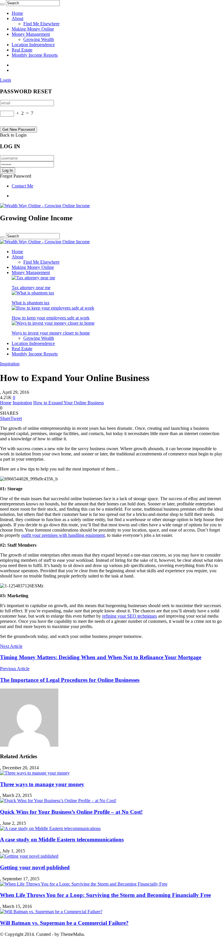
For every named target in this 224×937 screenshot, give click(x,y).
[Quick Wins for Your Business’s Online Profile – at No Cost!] (58, 800)
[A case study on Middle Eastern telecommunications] (50, 828)
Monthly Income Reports (35, 55)
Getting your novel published (35, 867)
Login (5, 80)
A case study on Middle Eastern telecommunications (62, 839)
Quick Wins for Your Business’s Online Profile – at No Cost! (71, 812)
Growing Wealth (38, 39)
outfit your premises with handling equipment (63, 535)
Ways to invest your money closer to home (51, 332)
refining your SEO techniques (129, 616)
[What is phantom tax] (33, 292)
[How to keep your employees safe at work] (53, 307)
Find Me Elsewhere (41, 23)
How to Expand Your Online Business (68, 402)
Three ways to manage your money (42, 784)
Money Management (31, 34)
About (17, 18)
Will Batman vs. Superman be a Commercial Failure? (64, 923)
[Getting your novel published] (29, 856)
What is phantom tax (31, 302)
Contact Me (22, 185)
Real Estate (22, 49)
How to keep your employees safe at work (51, 317)
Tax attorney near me (31, 287)
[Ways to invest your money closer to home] (53, 323)
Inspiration (10, 363)
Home (17, 13)
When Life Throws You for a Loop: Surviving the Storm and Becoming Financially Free (105, 895)
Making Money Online (33, 28)
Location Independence (33, 44)
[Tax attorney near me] (33, 277)
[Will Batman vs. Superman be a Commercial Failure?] (51, 911)
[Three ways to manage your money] (35, 772)
